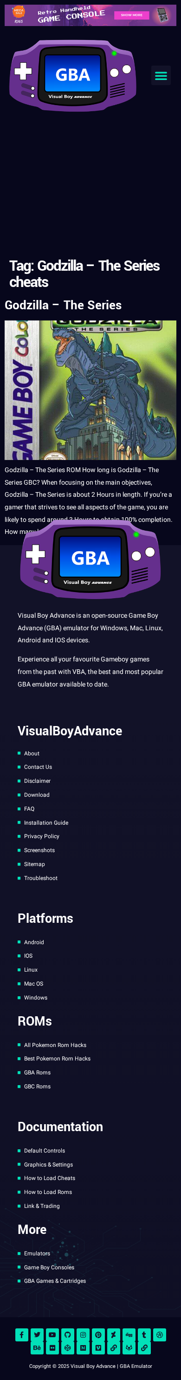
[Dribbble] (159, 1334)
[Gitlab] (129, 1347)
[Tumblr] (144, 1334)
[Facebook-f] (21, 1334)
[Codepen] (67, 1347)
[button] (161, 75)
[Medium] (83, 1347)
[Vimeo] (98, 1347)
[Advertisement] (90, 187)
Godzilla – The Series (63, 305)
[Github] (67, 1334)
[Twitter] (37, 1334)
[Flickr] (52, 1347)
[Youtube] (52, 1334)
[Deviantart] (113, 1334)
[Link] (113, 1347)
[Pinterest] (98, 1334)
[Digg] (129, 1334)
